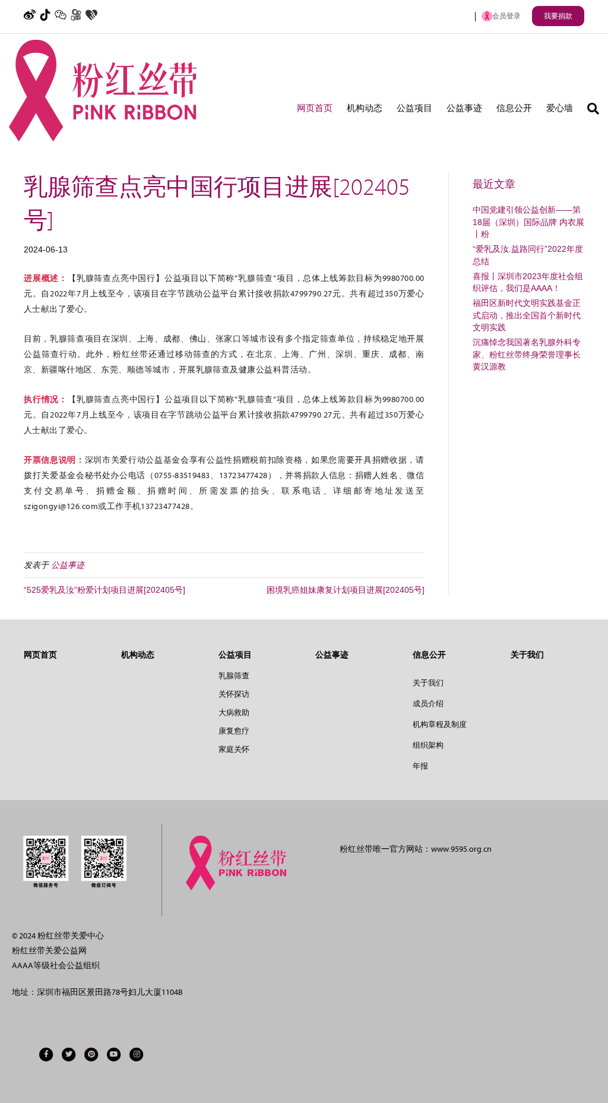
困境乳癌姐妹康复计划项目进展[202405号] (346, 590)
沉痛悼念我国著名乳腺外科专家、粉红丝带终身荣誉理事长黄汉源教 (527, 354)
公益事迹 (464, 108)
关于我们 (428, 682)
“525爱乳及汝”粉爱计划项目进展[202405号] (104, 590)
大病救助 (233, 712)
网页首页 (314, 108)
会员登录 (506, 16)
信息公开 (514, 108)
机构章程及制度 (440, 724)
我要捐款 (558, 16)
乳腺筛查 (233, 675)
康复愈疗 (233, 730)
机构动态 (364, 108)
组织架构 (428, 745)
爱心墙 (559, 108)
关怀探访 (233, 694)
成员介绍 (428, 703)
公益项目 (414, 108)
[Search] (589, 108)
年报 (420, 765)
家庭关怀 (233, 749)
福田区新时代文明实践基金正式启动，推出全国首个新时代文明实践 (527, 315)
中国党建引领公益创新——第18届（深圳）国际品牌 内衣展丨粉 (528, 222)
